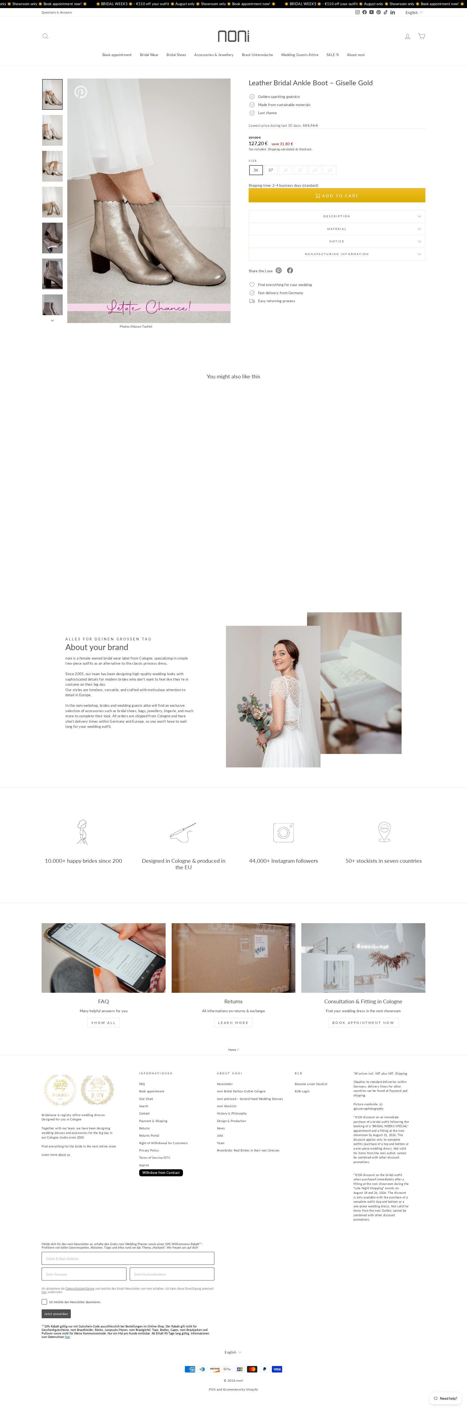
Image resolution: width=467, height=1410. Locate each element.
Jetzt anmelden (56, 1314)
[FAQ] (104, 958)
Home (232, 1049)
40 (315, 170)
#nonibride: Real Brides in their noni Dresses (248, 1150)
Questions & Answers (57, 12)
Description (337, 216)
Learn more (233, 1023)
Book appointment (117, 55)
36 (256, 170)
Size (253, 160)
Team (220, 1143)
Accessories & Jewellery (214, 55)
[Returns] (234, 958)
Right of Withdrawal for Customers (163, 1143)
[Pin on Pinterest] (278, 271)
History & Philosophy (232, 1113)
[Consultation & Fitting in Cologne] (363, 958)
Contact (144, 1113)
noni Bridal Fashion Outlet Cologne (241, 1091)
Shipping (274, 149)
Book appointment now (363, 1023)
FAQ (142, 1084)
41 (330, 170)
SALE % (332, 55)
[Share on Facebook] (290, 271)
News (221, 1128)
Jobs (220, 1135)
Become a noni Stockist (311, 1084)
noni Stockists (227, 1106)
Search (143, 1106)
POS (212, 1389)
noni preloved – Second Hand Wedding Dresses (250, 1098)
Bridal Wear (149, 55)
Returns (144, 1128)
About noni (356, 55)
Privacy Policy (149, 1150)
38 (285, 170)
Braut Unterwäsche (257, 55)
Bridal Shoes (176, 55)
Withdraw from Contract (161, 1173)
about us (64, 1154)
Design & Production (231, 1121)
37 (271, 170)
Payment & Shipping (153, 1121)
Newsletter (225, 1084)
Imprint (144, 1165)
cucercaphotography (370, 1108)
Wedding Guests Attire (299, 55)
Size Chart (146, 1098)
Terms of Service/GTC (155, 1157)
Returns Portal (149, 1135)
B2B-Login (302, 1091)
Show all (103, 1023)
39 (300, 170)
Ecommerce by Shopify (240, 1389)
